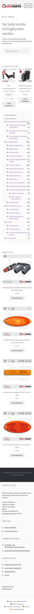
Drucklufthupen (14, 209)
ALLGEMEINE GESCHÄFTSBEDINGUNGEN (17, 551)
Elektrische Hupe (14, 213)
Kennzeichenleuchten (16, 156)
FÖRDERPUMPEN (9, 572)
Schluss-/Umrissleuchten (17, 183)
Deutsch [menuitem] (27, 607)
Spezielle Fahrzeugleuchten (17, 190)
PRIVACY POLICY (7, 589)
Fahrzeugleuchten (12, 142)
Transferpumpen (14, 229)
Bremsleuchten (14, 152)
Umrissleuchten (14, 202)
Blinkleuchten (13, 149)
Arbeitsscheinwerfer (17, 193)
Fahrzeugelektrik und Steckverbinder (18, 122)
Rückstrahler (13, 179)
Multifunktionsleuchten (16, 169)
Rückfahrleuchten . (15, 176)
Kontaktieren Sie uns (8, 513)
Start (5, 17)
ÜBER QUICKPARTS (10, 527)
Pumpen (9, 222)
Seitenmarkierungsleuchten (17, 186)
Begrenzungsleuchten (16, 145)
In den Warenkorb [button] (8, 104)
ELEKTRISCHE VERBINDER (12, 568)
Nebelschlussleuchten (16, 172)
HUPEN (6, 575)
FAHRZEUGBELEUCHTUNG (12, 565)
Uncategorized (11, 238)
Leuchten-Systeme (15, 165)
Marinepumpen (13, 226)
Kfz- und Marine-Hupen (14, 206)
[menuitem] (17, 601)
